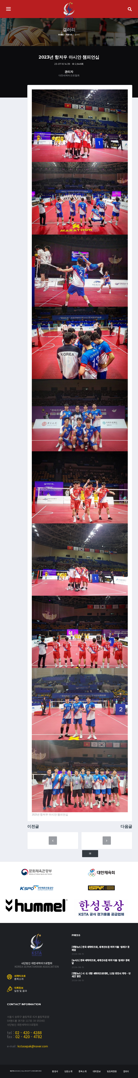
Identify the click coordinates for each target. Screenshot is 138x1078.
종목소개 (82, 1071)
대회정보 (97, 1071)
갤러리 (126, 1071)
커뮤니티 (69, 34)
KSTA (12, 1071)
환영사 (55, 1071)
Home (61, 34)
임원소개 (68, 1071)
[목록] (90, 853)
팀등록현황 (112, 1071)
